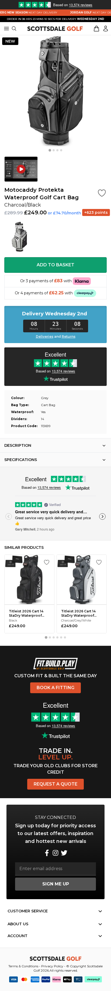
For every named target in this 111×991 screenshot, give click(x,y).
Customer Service (28, 911)
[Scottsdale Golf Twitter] (64, 853)
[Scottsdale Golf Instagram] (55, 853)
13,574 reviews (49, 487)
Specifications (20, 459)
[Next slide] (102, 516)
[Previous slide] (8, 516)
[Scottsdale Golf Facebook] (47, 853)
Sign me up (55, 884)
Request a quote (55, 784)
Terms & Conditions (23, 966)
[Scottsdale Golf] (55, 28)
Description (17, 445)
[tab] (49, 150)
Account (17, 935)
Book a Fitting (55, 687)
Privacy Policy (52, 966)
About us (18, 924)
